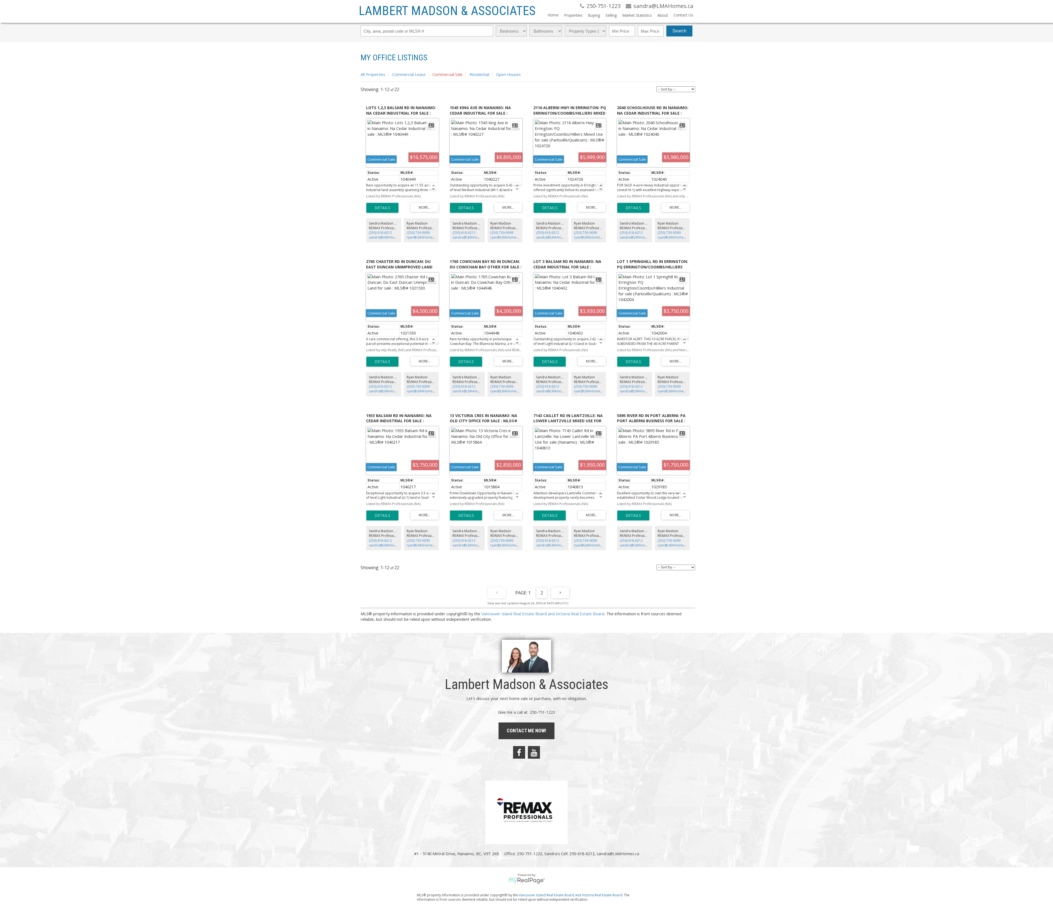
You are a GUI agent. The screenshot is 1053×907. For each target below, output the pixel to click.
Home (553, 15)
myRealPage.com (526, 881)
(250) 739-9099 (418, 232)
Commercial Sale (447, 74)
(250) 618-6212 (380, 232)
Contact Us (683, 15)
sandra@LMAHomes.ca (387, 237)
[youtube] (534, 752)
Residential (479, 74)
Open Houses (508, 74)
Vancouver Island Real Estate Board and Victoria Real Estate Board (542, 613)
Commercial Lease (409, 74)
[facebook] (519, 752)
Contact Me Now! (526, 730)
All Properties (373, 74)
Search (679, 31)
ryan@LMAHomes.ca (423, 237)
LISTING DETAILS (382, 208)
